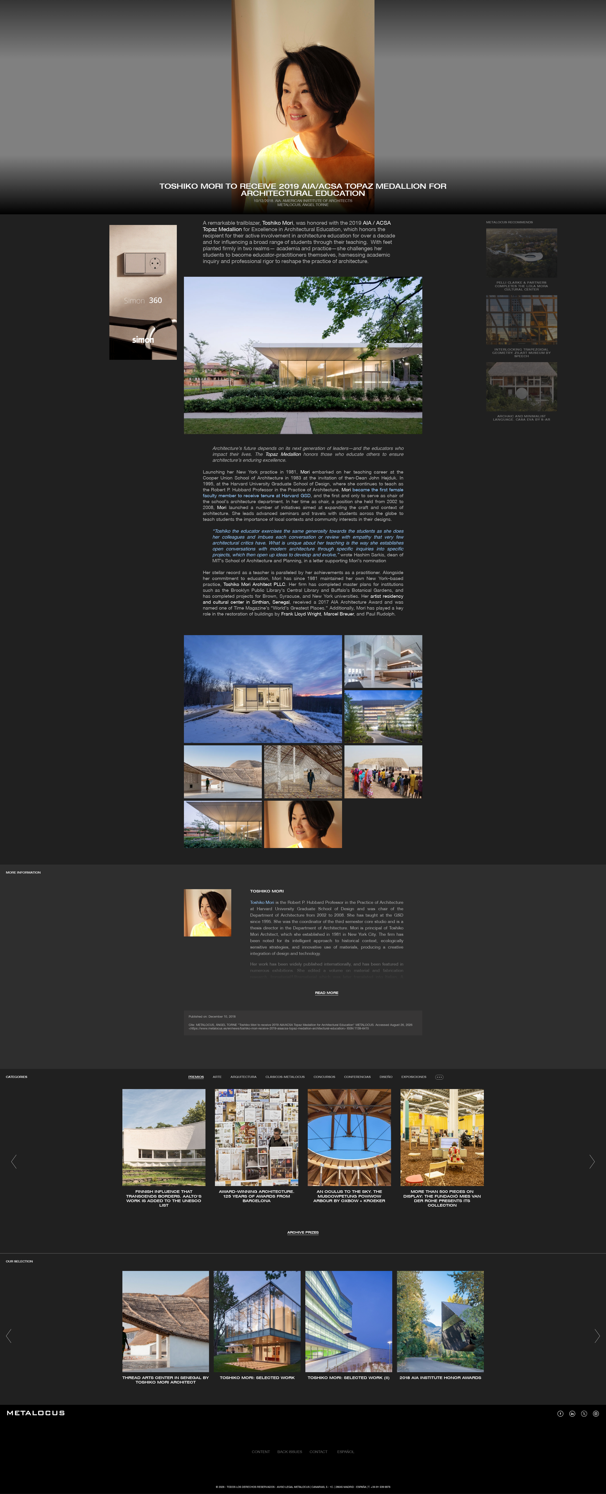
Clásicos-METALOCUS (285, 1077)
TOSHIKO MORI (267, 891)
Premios (196, 1077)
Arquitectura (244, 1077)
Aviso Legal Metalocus (293, 1487)
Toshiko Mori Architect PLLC (254, 585)
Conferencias (357, 1077)
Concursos (324, 1077)
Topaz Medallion (282, 455)
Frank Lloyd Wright (301, 614)
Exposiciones (413, 1077)
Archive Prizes (303, 1232)
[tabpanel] (303, 1162)
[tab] (196, 1077)
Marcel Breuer (339, 614)
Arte (217, 1077)
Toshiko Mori (277, 223)
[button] (14, 1162)
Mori (305, 472)
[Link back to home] (35, 1414)
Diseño (386, 1077)
